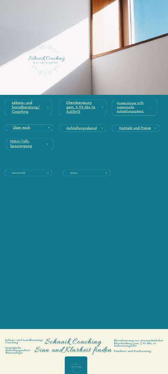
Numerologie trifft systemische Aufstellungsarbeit (130, 107)
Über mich (21, 127)
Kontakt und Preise (135, 128)
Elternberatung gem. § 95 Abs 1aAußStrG (80, 107)
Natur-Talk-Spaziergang (21, 143)
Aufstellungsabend (81, 128)
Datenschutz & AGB (18, 173)
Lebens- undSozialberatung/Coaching (26, 107)
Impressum (73, 173)
